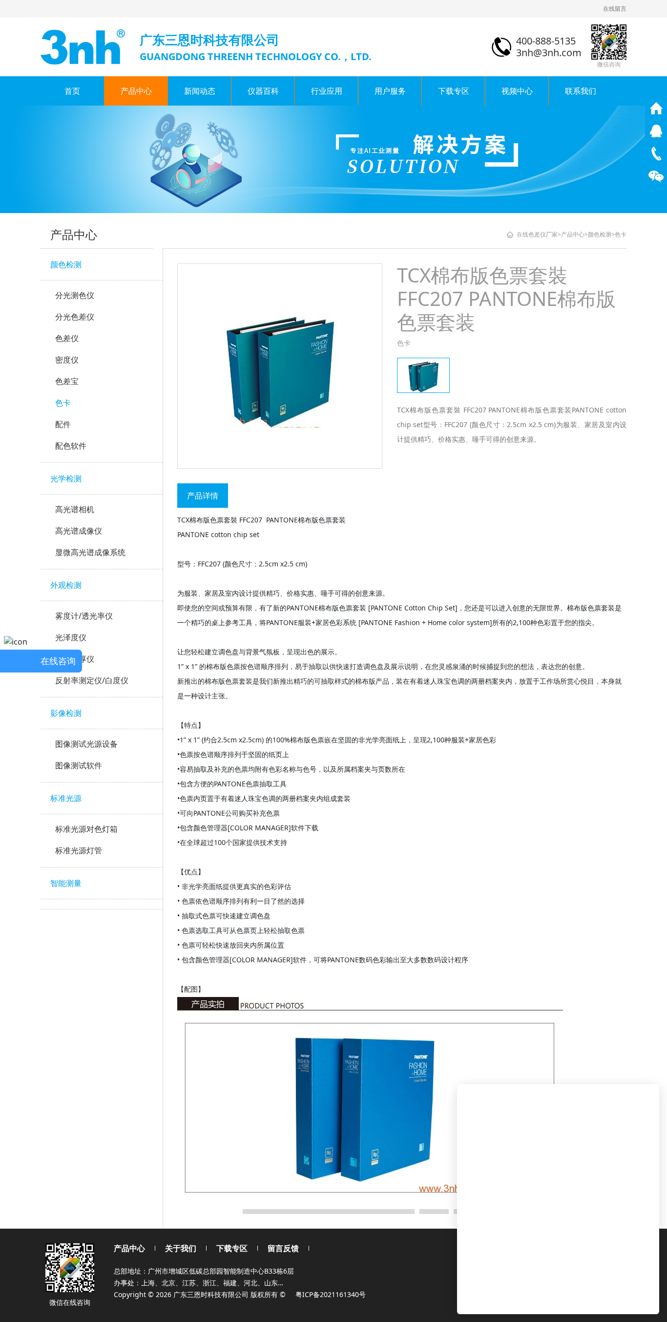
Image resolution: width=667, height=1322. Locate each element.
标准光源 (66, 798)
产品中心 (136, 91)
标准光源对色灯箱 (86, 829)
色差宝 (67, 381)
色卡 (63, 402)
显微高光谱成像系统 (90, 552)
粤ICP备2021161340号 (330, 1294)
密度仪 (67, 359)
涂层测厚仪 (74, 658)
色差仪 (67, 338)
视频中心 (517, 91)
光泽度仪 (70, 637)
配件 (63, 424)
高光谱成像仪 (78, 530)
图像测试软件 (78, 765)
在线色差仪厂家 (537, 234)
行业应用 (326, 91)
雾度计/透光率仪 (84, 615)
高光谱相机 (74, 509)
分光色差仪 (74, 316)
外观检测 (66, 585)
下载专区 (453, 91)
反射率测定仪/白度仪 (91, 680)
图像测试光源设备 (86, 743)
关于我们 (180, 1248)
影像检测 (66, 713)
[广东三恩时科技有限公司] (84, 46)
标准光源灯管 (78, 850)
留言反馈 (283, 1248)
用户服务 (390, 91)
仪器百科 (263, 91)
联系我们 (580, 91)
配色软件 (70, 445)
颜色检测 (66, 264)
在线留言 (614, 8)
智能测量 (66, 883)
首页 (72, 91)
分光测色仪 (74, 295)
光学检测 (66, 478)
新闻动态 (199, 91)
